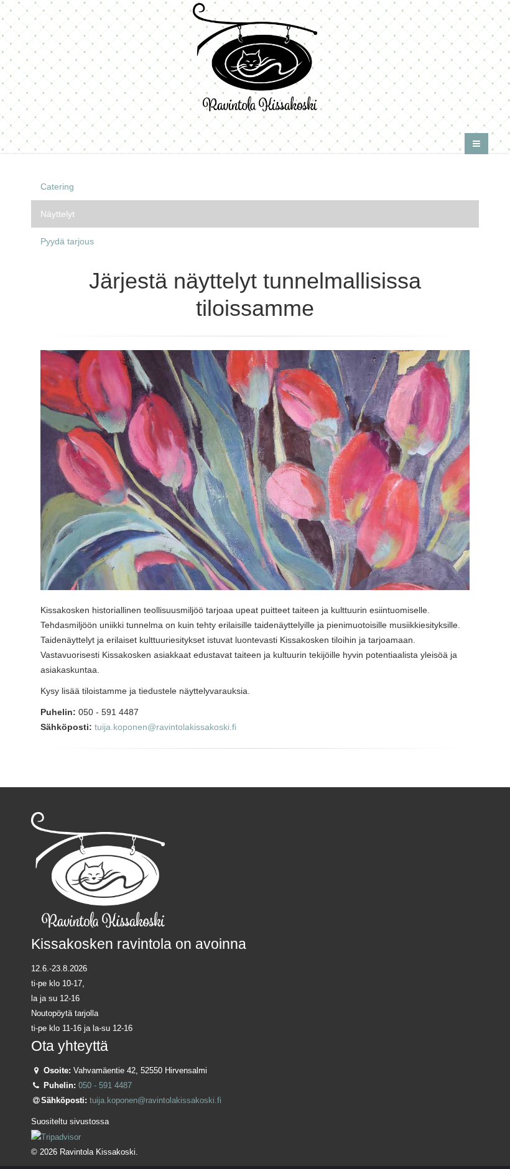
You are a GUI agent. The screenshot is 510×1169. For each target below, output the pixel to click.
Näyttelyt (57, 214)
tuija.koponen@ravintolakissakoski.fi (165, 727)
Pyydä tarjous (67, 241)
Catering (57, 187)
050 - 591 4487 (105, 1085)
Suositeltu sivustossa (70, 1121)
